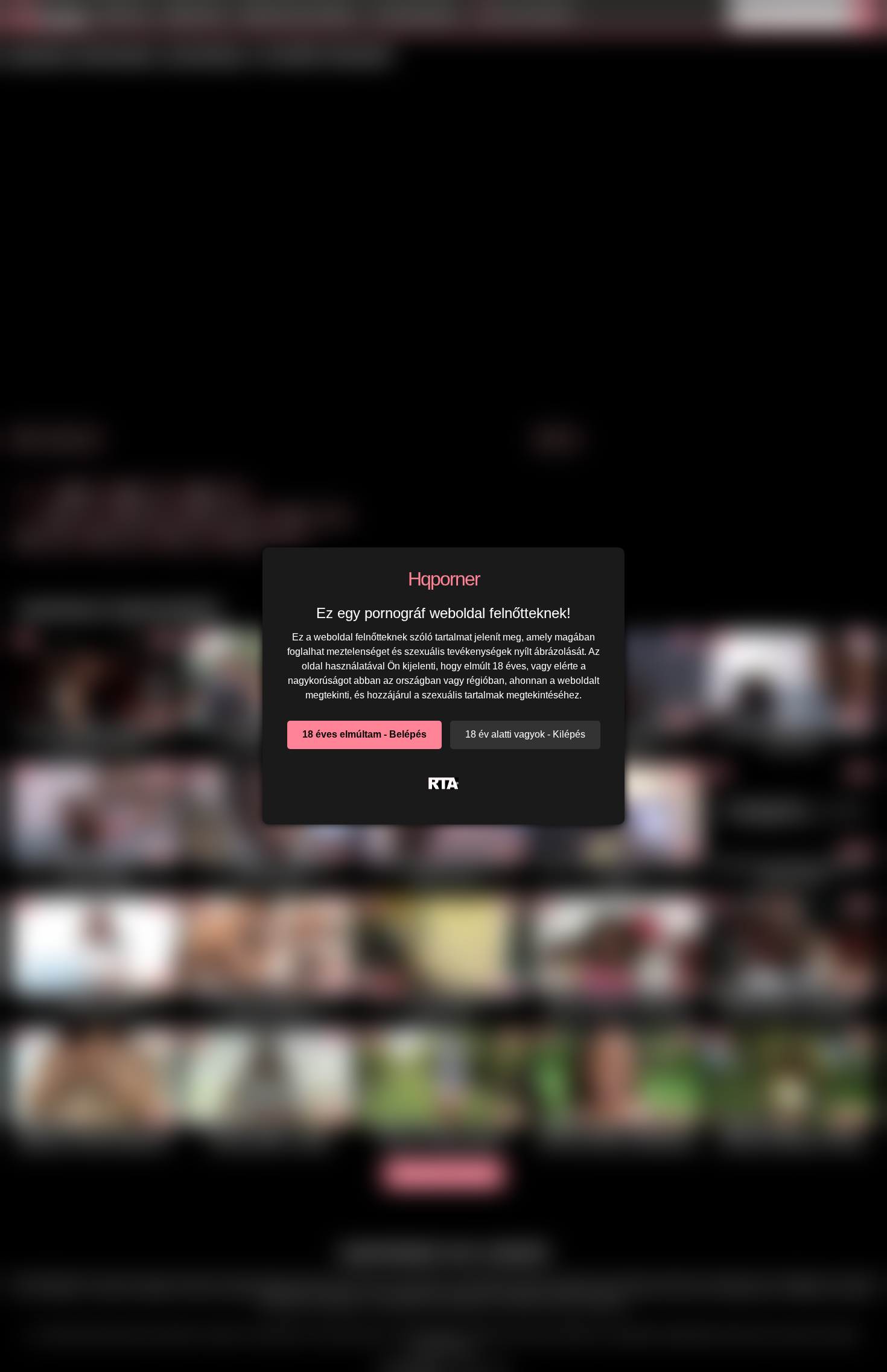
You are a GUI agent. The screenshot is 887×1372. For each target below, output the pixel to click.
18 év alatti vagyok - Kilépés (525, 734)
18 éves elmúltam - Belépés (364, 734)
